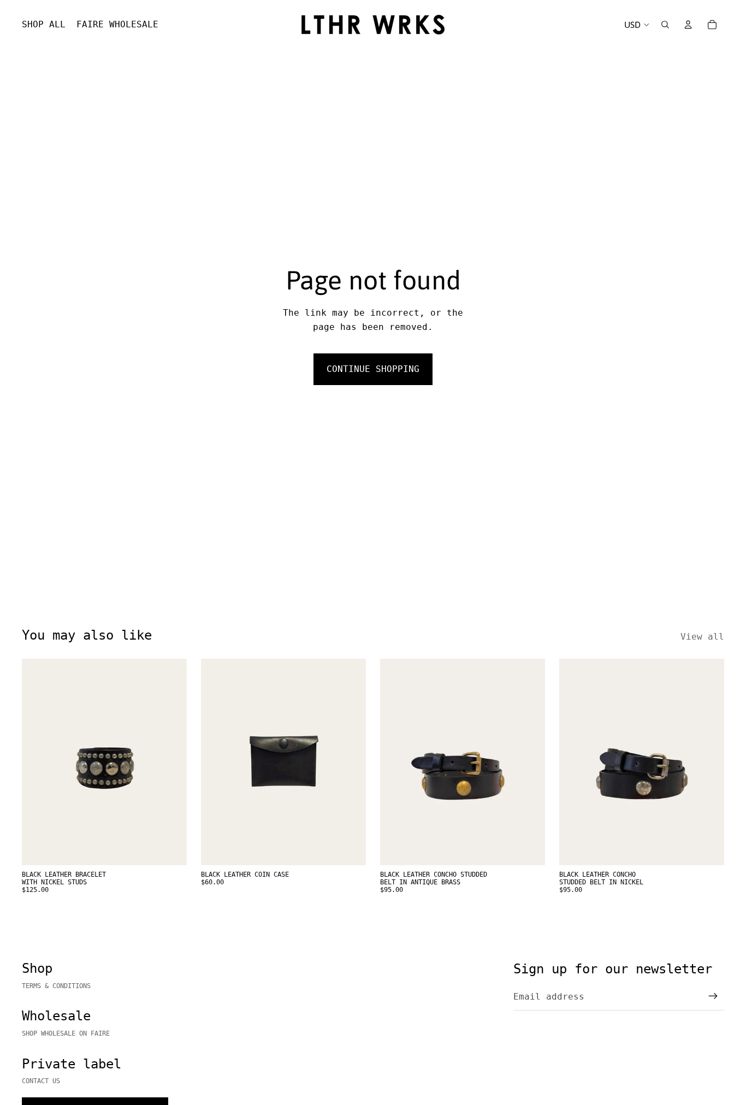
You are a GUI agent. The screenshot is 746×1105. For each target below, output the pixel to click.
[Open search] (665, 25)
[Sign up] (713, 996)
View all (702, 636)
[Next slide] (528, 762)
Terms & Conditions (56, 986)
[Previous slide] (396, 762)
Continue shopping (373, 369)
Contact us (41, 1081)
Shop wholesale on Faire (66, 1033)
